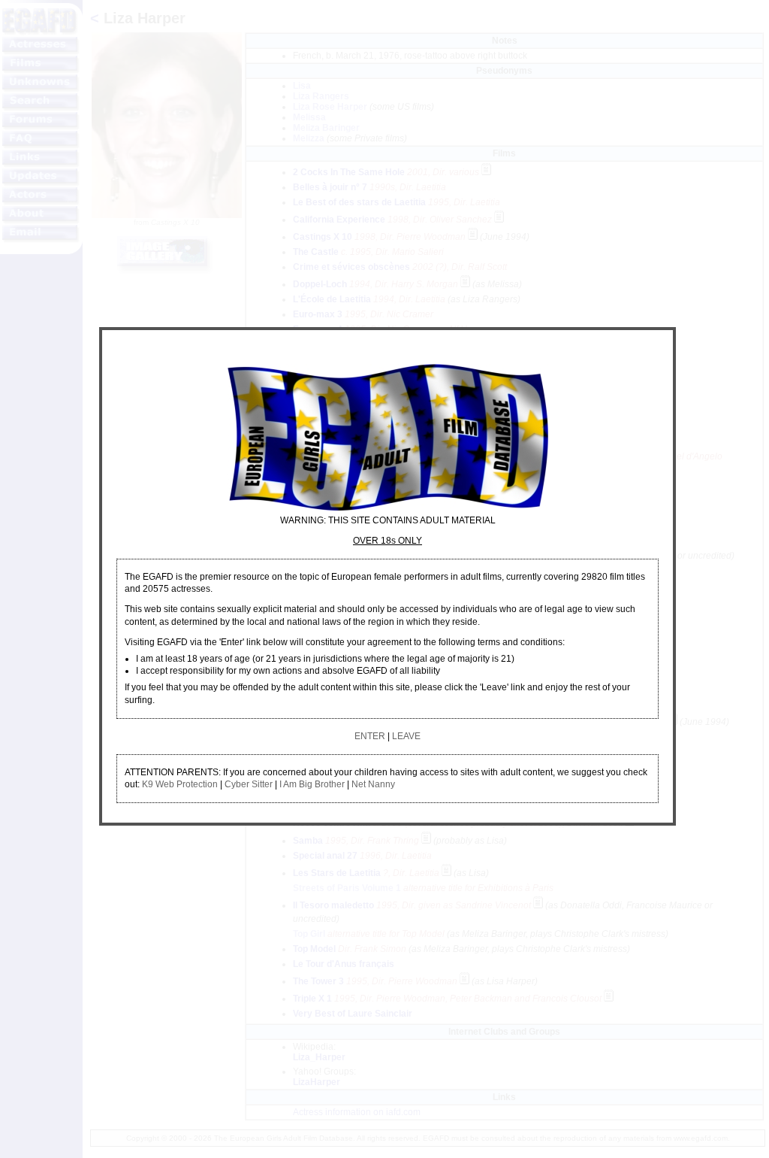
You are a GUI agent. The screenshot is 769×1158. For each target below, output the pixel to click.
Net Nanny (373, 784)
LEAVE (406, 736)
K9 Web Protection (180, 784)
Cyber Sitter (249, 784)
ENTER (369, 736)
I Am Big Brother (312, 784)
